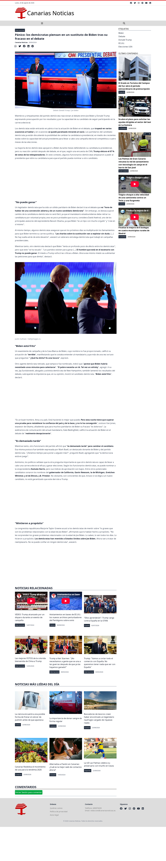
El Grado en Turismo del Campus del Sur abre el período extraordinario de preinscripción (134, 86)
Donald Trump (125, 39)
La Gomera (123, 128)
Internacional (19, 30)
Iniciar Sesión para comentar (28, 792)
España (86, 625)
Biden (121, 33)
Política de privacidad (58, 811)
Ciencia (52, 625)
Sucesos (87, 728)
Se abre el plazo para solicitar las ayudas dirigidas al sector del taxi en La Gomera (134, 122)
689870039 (97, 808)
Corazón (53, 775)
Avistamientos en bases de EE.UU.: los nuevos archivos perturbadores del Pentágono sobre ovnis (65, 617)
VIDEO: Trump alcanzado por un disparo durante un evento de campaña (29, 617)
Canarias (53, 726)
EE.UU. (121, 43)
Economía (122, 237)
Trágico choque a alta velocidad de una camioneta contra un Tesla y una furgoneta (133, 197)
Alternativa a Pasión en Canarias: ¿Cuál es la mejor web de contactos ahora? (65, 767)
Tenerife (122, 92)
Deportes (87, 771)
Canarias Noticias (21, 42)
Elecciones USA (125, 46)
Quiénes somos (56, 808)
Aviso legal (54, 815)
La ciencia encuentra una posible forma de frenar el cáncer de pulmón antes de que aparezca (30, 717)
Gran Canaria (123, 171)
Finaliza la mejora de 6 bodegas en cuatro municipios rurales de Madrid (133, 230)
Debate (121, 36)
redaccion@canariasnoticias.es (103, 810)
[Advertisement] (66, 179)
